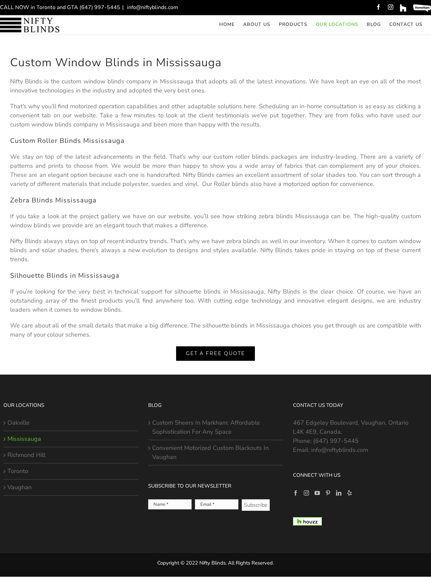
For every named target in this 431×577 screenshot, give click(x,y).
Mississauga (24, 439)
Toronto (17, 471)
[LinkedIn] (338, 493)
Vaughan (19, 487)
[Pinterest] (328, 493)
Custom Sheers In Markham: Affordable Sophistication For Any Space (206, 427)
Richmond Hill (26, 455)
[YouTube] (317, 493)
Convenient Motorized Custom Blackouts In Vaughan (210, 452)
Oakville (18, 423)
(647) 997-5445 (336, 441)
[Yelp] (349, 493)
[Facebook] (295, 493)
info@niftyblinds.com (152, 7)
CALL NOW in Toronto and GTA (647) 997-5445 (60, 7)
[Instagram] (306, 493)
